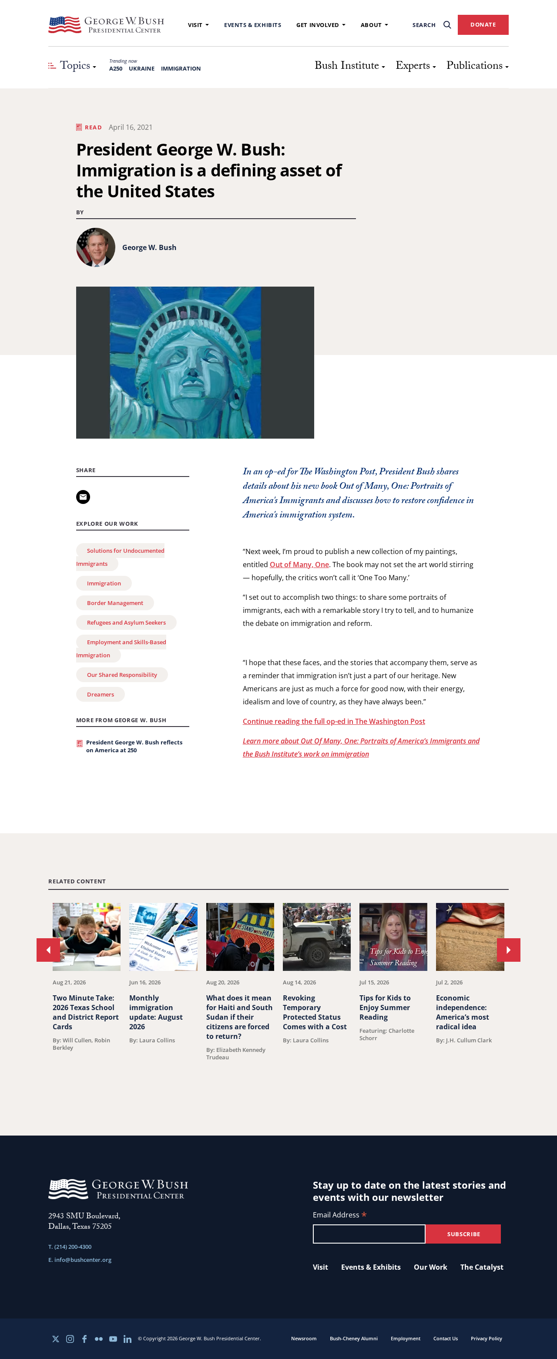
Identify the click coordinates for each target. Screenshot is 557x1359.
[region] (278, 997)
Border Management (115, 603)
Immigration (181, 68)
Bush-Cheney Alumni (354, 1338)
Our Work (430, 1267)
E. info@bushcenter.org (79, 1260)
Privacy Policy (486, 1338)
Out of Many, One (299, 564)
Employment (405, 1338)
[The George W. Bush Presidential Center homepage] (106, 25)
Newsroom (304, 1338)
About (371, 25)
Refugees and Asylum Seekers (126, 622)
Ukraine (141, 68)
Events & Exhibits (252, 25)
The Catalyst (481, 1267)
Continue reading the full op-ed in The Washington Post (334, 721)
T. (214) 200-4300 (69, 1247)
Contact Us (445, 1338)
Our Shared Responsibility (122, 675)
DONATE (483, 24)
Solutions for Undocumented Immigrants (120, 557)
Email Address (340, 1215)
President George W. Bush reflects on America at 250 (134, 746)
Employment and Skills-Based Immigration (121, 648)
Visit (195, 25)
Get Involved (317, 25)
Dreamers (100, 694)
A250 (115, 68)
